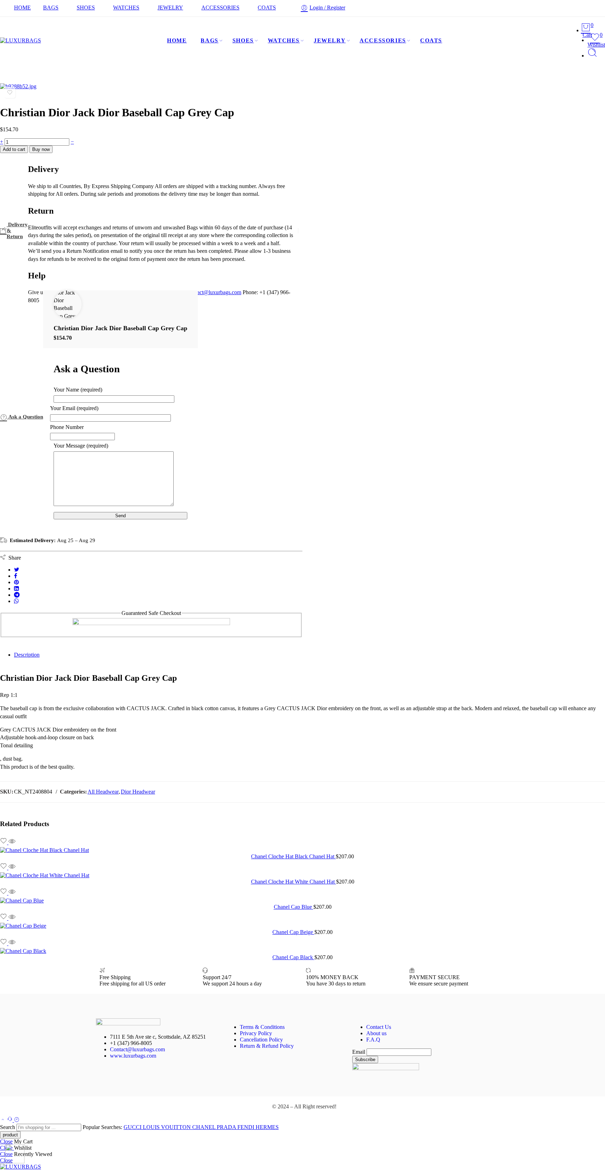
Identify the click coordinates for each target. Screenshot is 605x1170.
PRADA (227, 1127)
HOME (22, 8)
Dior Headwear (138, 792)
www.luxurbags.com (133, 1056)
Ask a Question (25, 417)
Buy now (41, 149)
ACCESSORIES (220, 8)
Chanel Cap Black (293, 957)
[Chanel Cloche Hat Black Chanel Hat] (302, 850)
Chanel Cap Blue (293, 907)
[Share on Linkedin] (16, 588)
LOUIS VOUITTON (167, 1127)
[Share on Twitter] (16, 570)
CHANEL (204, 1127)
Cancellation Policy (261, 1040)
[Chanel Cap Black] (302, 951)
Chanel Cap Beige (293, 932)
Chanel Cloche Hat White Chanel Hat (293, 882)
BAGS (50, 8)
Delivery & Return (17, 230)
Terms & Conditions (262, 1027)
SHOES (86, 8)
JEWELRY (170, 8)
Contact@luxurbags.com (137, 1049)
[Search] (592, 55)
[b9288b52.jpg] (18, 86)
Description (27, 655)
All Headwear (103, 792)
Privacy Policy (256, 1033)
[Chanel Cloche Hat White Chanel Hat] (302, 875)
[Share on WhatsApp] (16, 601)
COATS (267, 8)
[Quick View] (11, 842)
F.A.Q (373, 1040)
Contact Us (378, 1027)
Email (358, 1052)
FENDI (246, 1127)
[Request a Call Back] (10, 1120)
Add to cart (14, 149)
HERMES (267, 1127)
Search (8, 1127)
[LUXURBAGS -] (20, 40)
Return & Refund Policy (267, 1046)
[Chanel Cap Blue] (302, 901)
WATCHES (126, 8)
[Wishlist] (9, 92)
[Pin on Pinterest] (16, 582)
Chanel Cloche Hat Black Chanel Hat (293, 856)
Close (6, 1141)
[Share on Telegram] (17, 595)
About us (376, 1033)
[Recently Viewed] (17, 1120)
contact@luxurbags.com (214, 292)
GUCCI (133, 1127)
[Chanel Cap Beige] (302, 926)
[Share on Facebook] (15, 576)
